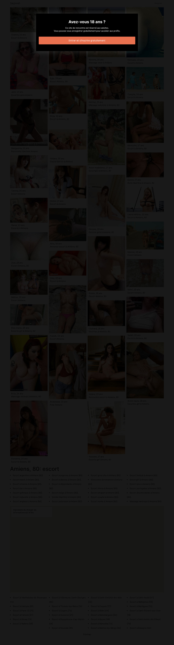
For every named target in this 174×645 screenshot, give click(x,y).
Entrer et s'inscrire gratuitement (87, 40)
